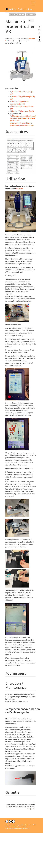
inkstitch (19, 188)
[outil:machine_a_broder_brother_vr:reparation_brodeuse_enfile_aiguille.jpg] (20, 778)
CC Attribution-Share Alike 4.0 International (17, 828)
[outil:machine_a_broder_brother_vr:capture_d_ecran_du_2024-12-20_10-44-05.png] (20, 145)
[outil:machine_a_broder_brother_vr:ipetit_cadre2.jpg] (17, 578)
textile (13, 14)
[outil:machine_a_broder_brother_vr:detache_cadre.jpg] (17, 558)
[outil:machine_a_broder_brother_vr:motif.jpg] (17, 434)
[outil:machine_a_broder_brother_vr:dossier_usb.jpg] (17, 619)
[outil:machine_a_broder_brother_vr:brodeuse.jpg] (20, 211)
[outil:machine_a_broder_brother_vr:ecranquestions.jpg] (17, 384)
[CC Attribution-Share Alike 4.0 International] (10, 821)
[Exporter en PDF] (39, 36)
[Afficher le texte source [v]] (39, 26)
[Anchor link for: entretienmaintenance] (28, 687)
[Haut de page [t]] (39, 39)
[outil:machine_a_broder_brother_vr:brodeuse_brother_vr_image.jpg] (20, 66)
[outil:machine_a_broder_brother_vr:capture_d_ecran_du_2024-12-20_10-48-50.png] (20, 164)
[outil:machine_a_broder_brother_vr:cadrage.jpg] (17, 528)
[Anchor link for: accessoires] (30, 131)
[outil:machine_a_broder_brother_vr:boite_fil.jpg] (17, 313)
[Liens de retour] (39, 33)
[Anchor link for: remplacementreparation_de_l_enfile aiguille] (30, 712)
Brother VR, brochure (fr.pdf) (23, 111)
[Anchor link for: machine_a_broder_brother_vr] (13, 31)
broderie (21, 14)
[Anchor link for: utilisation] (27, 178)
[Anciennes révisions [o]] (39, 30)
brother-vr (31, 14)
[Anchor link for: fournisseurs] (28, 673)
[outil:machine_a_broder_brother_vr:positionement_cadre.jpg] (17, 508)
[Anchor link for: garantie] (21, 792)
